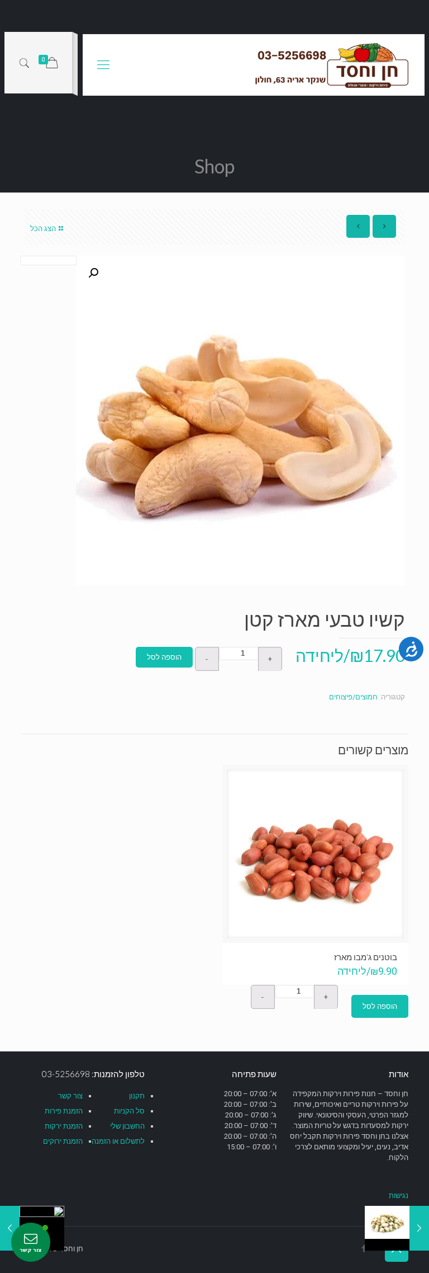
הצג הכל (43, 228)
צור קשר (70, 1096)
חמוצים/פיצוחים (353, 697)
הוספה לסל (164, 657)
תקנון (137, 1096)
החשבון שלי (127, 1126)
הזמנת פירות (64, 1111)
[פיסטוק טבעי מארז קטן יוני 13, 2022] (419, 1228)
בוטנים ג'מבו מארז (365, 957)
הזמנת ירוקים (63, 1141)
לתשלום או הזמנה (118, 1141)
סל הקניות (129, 1111)
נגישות (398, 1195)
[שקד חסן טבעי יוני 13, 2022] (10, 1228)
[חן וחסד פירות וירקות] (332, 65)
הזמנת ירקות (64, 1126)
